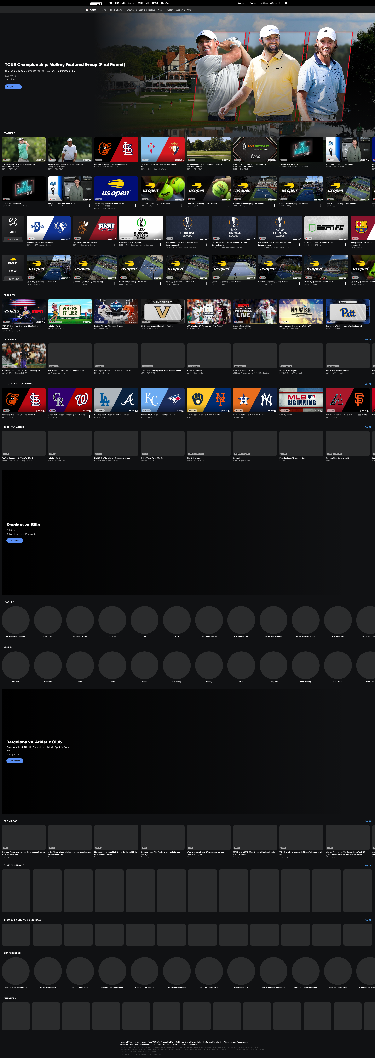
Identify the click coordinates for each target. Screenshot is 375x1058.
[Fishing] (209, 667)
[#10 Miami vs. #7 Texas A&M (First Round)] (209, 315)
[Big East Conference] (209, 972)
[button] (280, 3)
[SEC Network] (166, 1016)
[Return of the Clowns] (140, 890)
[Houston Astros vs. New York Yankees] (255, 403)
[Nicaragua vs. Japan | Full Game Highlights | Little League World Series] (116, 841)
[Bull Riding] (177, 667)
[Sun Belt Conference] (338, 972)
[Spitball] (255, 446)
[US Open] (13, 268)
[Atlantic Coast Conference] (16, 972)
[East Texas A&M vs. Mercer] (348, 358)
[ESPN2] (46, 1016)
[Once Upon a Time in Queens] (357, 890)
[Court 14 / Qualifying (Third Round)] (301, 192)
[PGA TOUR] (48, 621)
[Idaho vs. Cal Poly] (209, 358)
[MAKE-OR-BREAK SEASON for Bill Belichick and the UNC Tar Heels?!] (255, 841)
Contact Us (145, 1045)
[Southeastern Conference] (112, 972)
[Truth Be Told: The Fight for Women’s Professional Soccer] (171, 890)
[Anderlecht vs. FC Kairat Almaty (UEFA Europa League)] (187, 232)
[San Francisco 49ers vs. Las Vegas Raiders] (70, 358)
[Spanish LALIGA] (80, 621)
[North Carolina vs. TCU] (255, 358)
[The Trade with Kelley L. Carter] (78, 935)
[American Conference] (177, 972)
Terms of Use (126, 1042)
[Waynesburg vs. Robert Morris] (95, 231)
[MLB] (177, 621)
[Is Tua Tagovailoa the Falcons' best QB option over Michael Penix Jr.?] (70, 841)
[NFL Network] (106, 1016)
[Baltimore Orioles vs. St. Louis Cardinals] (116, 153)
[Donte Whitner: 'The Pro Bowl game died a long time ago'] (163, 841)
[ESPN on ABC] (76, 1016)
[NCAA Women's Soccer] (306, 621)
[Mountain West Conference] (306, 972)
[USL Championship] (209, 621)
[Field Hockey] (306, 667)
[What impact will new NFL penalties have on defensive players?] (209, 841)
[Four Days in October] (326, 890)
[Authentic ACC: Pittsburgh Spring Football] (348, 315)
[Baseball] (48, 667)
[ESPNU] (136, 1016)
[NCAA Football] (338, 621)
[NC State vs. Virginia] (301, 358)
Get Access (15, 87)
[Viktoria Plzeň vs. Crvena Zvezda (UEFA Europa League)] (280, 232)
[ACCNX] (257, 1016)
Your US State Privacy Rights (160, 1042)
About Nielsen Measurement (236, 1042)
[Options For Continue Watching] (43, 166)
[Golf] (80, 667)
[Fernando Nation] (202, 890)
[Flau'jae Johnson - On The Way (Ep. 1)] (24, 446)
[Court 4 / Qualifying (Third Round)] (141, 271)
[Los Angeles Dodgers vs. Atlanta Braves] (116, 403)
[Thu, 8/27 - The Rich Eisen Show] (348, 153)
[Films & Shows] (124, 9)
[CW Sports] (317, 1016)
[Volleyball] (273, 667)
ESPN (96, 3)
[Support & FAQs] (193, 9)
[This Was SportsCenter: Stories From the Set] (295, 935)
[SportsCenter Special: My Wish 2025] (301, 315)
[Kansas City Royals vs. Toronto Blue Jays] (163, 403)
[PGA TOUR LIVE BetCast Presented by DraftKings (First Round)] (255, 153)
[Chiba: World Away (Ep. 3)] (163, 446)
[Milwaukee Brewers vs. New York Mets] (209, 403)
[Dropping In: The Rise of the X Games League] (357, 935)
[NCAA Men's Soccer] (273, 621)
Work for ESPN (179, 1045)
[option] (24, 153)
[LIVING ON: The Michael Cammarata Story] (116, 446)
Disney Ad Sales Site (162, 1045)
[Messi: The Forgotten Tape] (264, 890)
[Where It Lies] (47, 935)
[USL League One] (241, 621)
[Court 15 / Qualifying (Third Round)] (163, 192)
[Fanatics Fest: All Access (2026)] (301, 446)
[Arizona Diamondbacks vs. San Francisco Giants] (348, 403)
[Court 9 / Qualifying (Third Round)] (326, 271)
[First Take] (171, 935)
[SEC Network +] (197, 1016)
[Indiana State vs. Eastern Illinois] (49, 231)
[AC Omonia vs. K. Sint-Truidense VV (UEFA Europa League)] (234, 232)
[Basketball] (338, 667)
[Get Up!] (202, 935)
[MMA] (241, 667)
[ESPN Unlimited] (348, 1016)
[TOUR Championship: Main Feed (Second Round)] (163, 358)
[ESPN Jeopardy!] (16, 935)
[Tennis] (112, 667)
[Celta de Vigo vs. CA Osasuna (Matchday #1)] (163, 153)
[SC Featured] (326, 935)
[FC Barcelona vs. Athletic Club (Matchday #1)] (24, 358)
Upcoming (15, 540)
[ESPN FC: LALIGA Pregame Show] (326, 231)
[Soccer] (13, 229)
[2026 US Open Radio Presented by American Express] (116, 192)
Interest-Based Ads (213, 1042)
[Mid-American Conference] (273, 972)
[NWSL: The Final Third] (264, 935)
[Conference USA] (241, 972)
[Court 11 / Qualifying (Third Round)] (280, 271)
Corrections (193, 1045)
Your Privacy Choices (129, 1045)
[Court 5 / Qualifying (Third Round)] (187, 271)
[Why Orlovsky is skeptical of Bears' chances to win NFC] (301, 841)
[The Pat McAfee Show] (301, 153)
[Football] (16, 667)
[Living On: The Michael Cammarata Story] (16, 890)
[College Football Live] (255, 315)
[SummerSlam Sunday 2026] (348, 446)
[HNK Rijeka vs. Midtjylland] (141, 231)
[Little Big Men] (78, 890)
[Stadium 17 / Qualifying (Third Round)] (255, 192)
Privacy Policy (140, 1042)
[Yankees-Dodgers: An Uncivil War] (233, 890)
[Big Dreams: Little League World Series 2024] (47, 890)
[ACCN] (227, 1016)
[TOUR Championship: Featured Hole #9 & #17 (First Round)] (209, 153)
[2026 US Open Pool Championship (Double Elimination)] (24, 315)
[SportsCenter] (140, 935)
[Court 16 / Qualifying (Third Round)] (209, 192)
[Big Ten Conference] (48, 972)
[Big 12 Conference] (80, 972)
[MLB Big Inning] (301, 403)
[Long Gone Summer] (109, 890)
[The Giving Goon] (209, 446)
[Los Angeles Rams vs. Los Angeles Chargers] (116, 358)
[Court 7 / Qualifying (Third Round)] (234, 271)
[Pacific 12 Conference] (144, 972)
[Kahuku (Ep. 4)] (70, 315)
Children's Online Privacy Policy (188, 1042)
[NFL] (144, 621)
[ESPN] (16, 1016)
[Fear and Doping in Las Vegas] (295, 890)
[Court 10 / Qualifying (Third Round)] (348, 192)
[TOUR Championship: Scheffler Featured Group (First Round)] (70, 153)
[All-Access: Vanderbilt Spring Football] (163, 315)
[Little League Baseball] (16, 621)
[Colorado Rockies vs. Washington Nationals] (70, 404)
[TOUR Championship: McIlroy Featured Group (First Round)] (24, 153)
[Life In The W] (109, 935)
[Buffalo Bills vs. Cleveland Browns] (116, 315)
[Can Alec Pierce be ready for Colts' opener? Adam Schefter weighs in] (24, 841)
